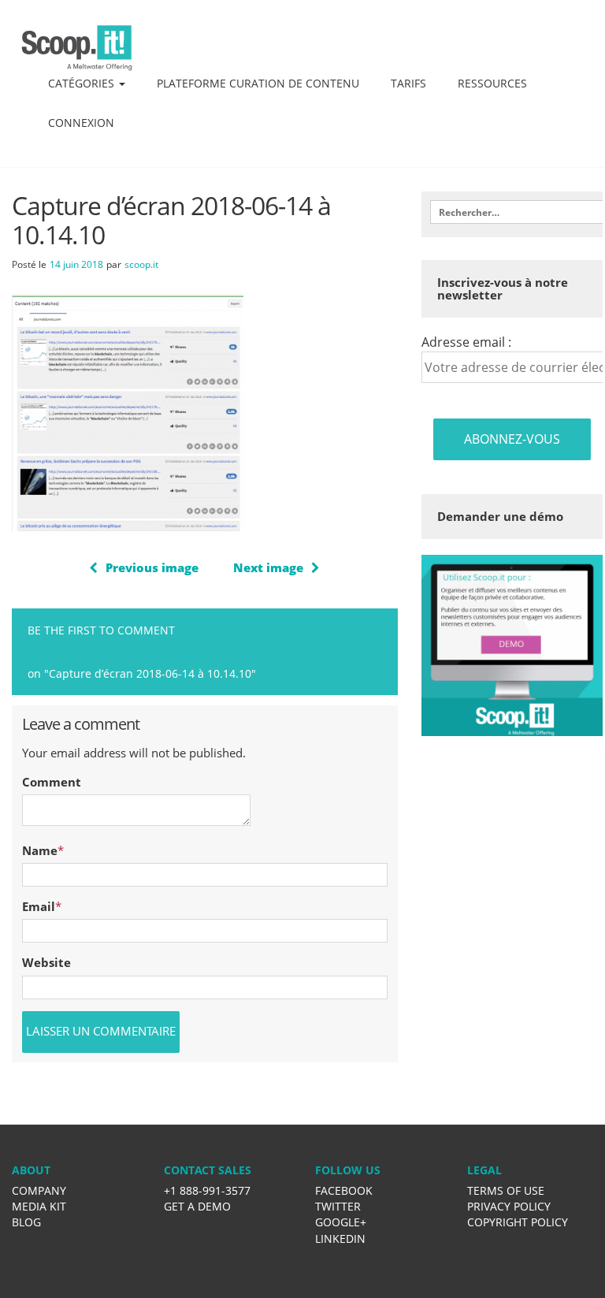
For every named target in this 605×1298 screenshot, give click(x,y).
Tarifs (408, 83)
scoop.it (141, 264)
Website (46, 962)
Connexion (81, 122)
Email (38, 906)
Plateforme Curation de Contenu (258, 83)
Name (40, 850)
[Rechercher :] (511, 212)
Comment (51, 782)
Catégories (82, 83)
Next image (268, 567)
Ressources (492, 83)
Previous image (152, 567)
